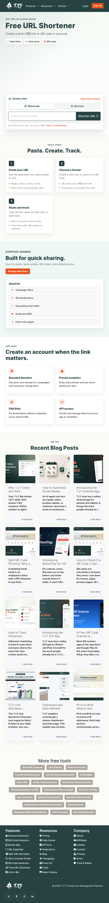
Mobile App (13, 844)
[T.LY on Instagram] (24, 896)
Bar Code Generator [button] (84, 812)
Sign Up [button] (98, 5)
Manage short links (18, 271)
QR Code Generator (18, 863)
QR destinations (24, 297)
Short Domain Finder (19, 858)
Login (85, 6)
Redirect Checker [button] (77, 767)
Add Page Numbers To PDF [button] (24, 789)
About (79, 835)
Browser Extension (18, 835)
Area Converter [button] (76, 804)
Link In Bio (13, 872)
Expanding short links (27, 305)
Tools (45, 867)
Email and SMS (24, 313)
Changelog (48, 858)
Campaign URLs (24, 290)
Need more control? (90, 99)
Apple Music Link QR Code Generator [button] (43, 804)
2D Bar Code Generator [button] (45, 782)
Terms (48, 125)
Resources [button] (47, 6)
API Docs (47, 844)
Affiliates (81, 840)
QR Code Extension (18, 840)
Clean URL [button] (22, 782)
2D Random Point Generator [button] (76, 782)
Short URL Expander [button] (32, 767)
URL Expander (15, 849)
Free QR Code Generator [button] (27, 774)
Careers (80, 844)
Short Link (33, 106)
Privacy (80, 853)
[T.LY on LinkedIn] (32, 896)
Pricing (46, 835)
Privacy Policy (61, 125)
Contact (80, 849)
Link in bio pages (25, 321)
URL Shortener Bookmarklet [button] (60, 774)
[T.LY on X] (9, 896)
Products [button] (31, 6)
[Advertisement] (54, 69)
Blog (44, 853)
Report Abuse (49, 872)
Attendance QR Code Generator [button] (30, 812)
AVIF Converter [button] (60, 812)
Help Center (48, 840)
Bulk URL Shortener (19, 853)
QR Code (79, 106)
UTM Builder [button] (86, 774)
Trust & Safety (84, 863)
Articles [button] (62, 6)
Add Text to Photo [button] (88, 789)
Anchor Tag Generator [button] (49, 797)
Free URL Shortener (19, 867)
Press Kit (47, 863)
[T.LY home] (14, 6)
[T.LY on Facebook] (16, 896)
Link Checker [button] (55, 767)
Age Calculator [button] (25, 797)
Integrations (48, 849)
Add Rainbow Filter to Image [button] (58, 789)
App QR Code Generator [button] (78, 797)
